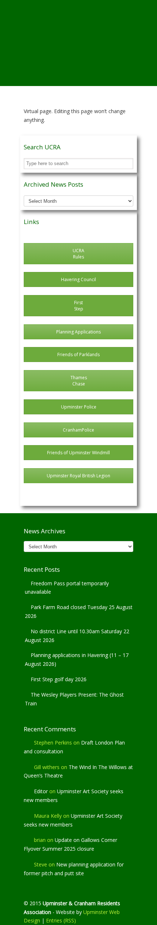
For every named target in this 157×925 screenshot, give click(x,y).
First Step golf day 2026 (59, 679)
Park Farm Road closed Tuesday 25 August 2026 (79, 611)
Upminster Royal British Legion (78, 476)
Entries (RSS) (61, 920)
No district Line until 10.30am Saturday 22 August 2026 (77, 636)
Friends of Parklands (78, 354)
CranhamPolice (78, 430)
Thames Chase (78, 380)
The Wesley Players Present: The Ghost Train (74, 699)
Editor (41, 791)
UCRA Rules (78, 253)
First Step (78, 305)
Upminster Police (78, 407)
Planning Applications (78, 332)
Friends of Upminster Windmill (78, 453)
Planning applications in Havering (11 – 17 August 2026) (77, 659)
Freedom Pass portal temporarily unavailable (67, 588)
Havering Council (78, 279)
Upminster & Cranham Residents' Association (78, 29)
